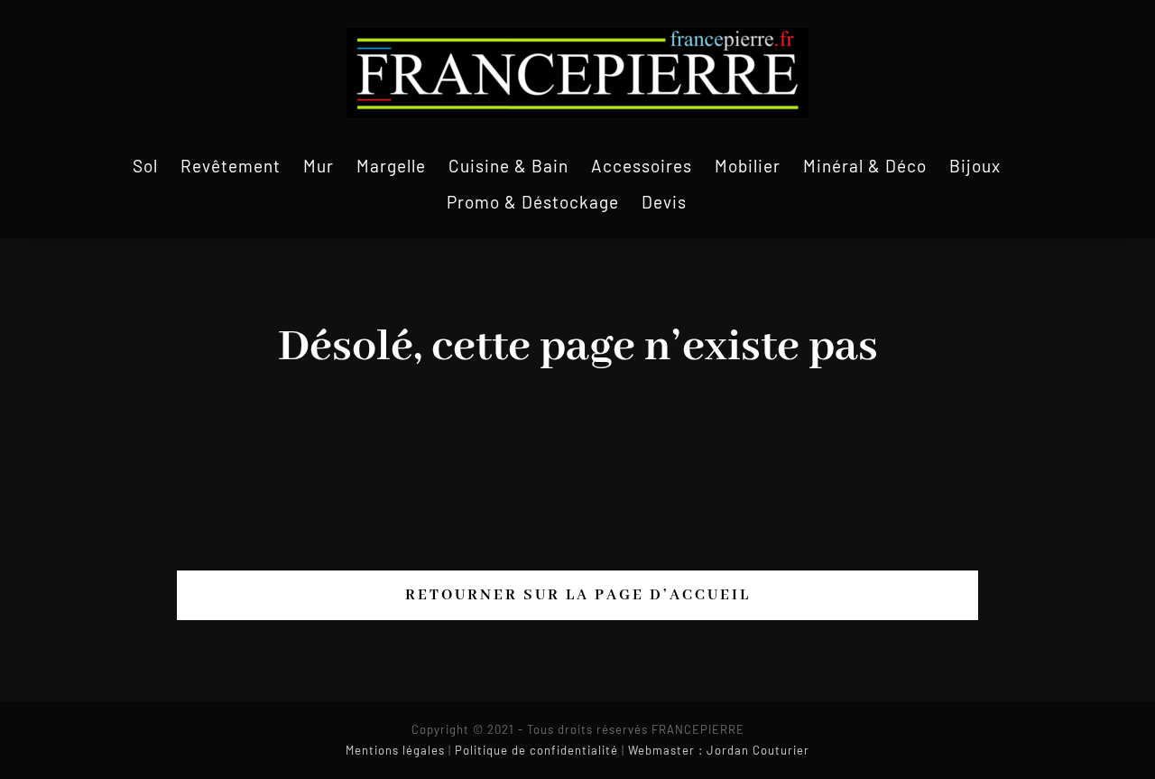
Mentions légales (395, 750)
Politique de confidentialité (536, 750)
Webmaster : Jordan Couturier (718, 750)
